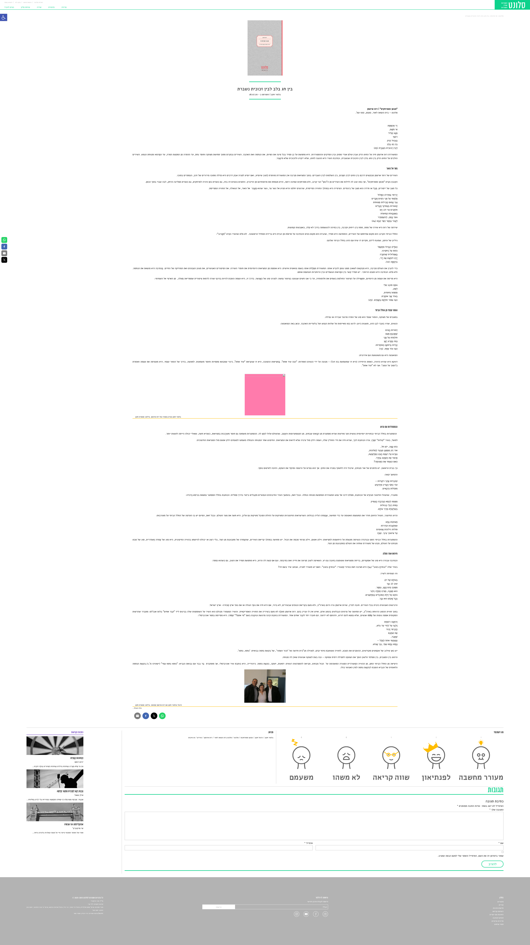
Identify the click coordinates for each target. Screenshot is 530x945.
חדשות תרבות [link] (498, 908)
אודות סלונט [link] (38, 2)
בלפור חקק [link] (269, 737)
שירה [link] (39, 7)
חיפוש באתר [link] (8, 2)
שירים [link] (199, 737)
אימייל (308, 843)
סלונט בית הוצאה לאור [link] (223, 737)
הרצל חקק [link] (259, 737)
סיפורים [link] (501, 901)
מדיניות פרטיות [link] (498, 921)
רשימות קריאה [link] (498, 911)
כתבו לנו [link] (18, 2)
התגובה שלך (496, 809)
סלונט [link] (501, 16)
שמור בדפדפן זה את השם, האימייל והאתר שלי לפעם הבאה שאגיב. (471, 856)
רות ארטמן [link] (208, 737)
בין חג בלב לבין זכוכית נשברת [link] (477, 16)
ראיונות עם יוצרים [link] (497, 914)
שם (501, 843)
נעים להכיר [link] (9, 7)
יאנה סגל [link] (95, 910)
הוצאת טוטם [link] (27, 2)
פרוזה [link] (64, 7)
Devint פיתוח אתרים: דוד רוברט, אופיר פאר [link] (88, 913)
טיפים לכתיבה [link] (498, 918)
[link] (3, 17)
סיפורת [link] (51, 7)
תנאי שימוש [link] (499, 924)
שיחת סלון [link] (25, 7)
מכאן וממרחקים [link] (247, 737)
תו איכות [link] (494, 16)
